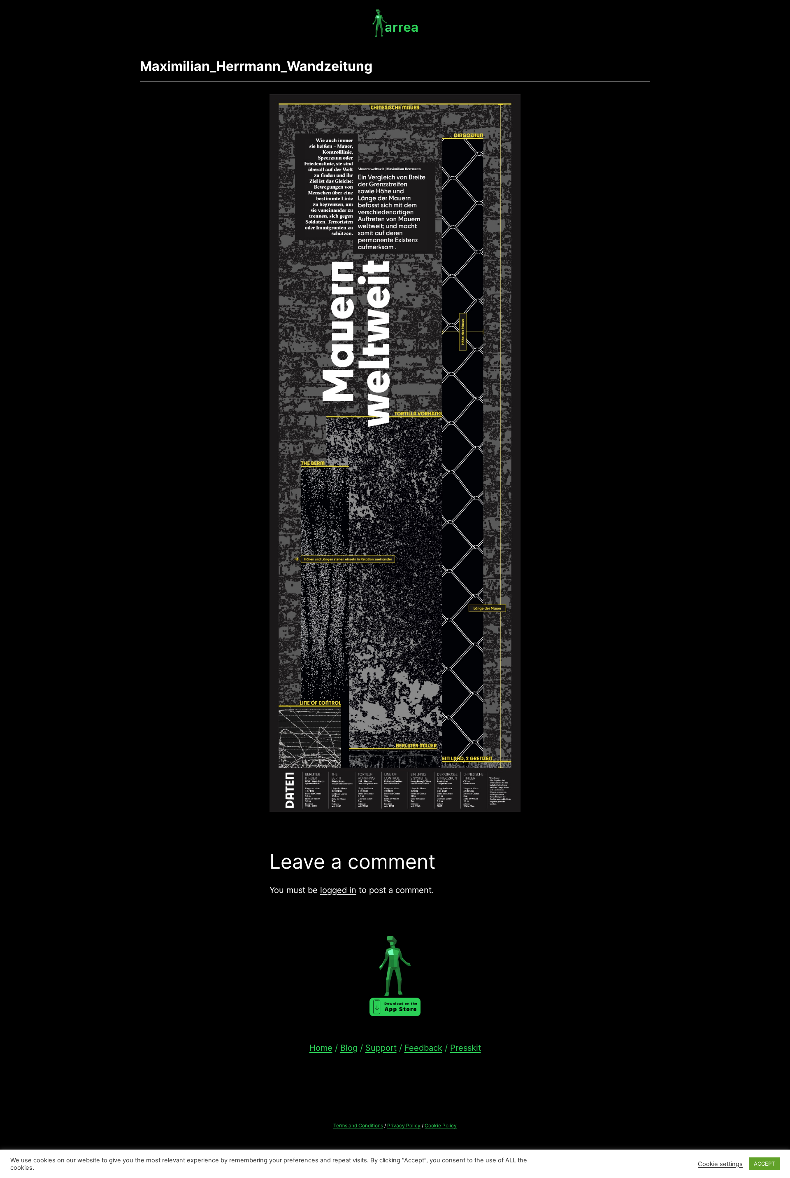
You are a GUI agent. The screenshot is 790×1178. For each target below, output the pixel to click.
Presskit (465, 1048)
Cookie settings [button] (720, 1164)
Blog (349, 1048)
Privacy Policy (404, 1125)
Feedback (423, 1048)
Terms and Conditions (358, 1125)
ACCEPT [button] (764, 1163)
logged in (338, 890)
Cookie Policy (441, 1125)
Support (381, 1048)
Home (320, 1048)
